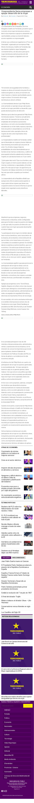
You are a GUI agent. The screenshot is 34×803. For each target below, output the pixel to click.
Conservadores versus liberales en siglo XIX (15, 607)
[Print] (15, 24)
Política (6, 718)
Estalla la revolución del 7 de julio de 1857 (16, 593)
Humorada (8, 772)
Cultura (6, 734)
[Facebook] (5, 24)
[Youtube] (13, 24)
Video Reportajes (10, 743)
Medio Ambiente (10, 759)
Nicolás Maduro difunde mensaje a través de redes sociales (11, 526)
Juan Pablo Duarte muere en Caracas (15, 561)
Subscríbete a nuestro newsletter (16, 702)
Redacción (5, 16)
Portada (7, 714)
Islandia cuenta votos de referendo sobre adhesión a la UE (11, 535)
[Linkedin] (23, 24)
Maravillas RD (8, 755)
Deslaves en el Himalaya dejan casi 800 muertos (10, 552)
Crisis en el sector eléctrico (11, 460)
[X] (2, 24)
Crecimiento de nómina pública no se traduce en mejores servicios (10, 453)
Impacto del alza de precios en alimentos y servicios (11, 469)
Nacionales (8, 726)
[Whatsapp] (10, 24)
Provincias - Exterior (11, 767)
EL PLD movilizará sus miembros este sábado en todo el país (11, 517)
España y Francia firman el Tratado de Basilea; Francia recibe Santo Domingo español (15, 575)
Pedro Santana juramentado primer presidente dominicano (14, 588)
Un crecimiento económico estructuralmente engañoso (11, 496)
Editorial (7, 751)
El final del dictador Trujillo (11, 597)
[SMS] (20, 24)
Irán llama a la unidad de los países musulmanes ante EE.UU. (11, 544)
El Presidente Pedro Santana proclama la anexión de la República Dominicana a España (16, 567)
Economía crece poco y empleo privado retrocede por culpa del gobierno (10, 488)
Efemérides (8, 763)
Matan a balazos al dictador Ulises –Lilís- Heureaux (16, 602)
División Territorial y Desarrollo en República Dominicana (13, 582)
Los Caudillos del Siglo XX (10, 612)
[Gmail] (18, 24)
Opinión (7, 747)
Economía (13, 16)
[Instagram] (8, 24)
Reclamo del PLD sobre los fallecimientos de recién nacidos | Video (11, 509)
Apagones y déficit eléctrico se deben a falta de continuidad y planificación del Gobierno (11, 479)
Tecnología (8, 739)
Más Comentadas (18, 557)
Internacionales (9, 730)
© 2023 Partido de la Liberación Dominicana (13, 795)
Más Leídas (6, 557)
